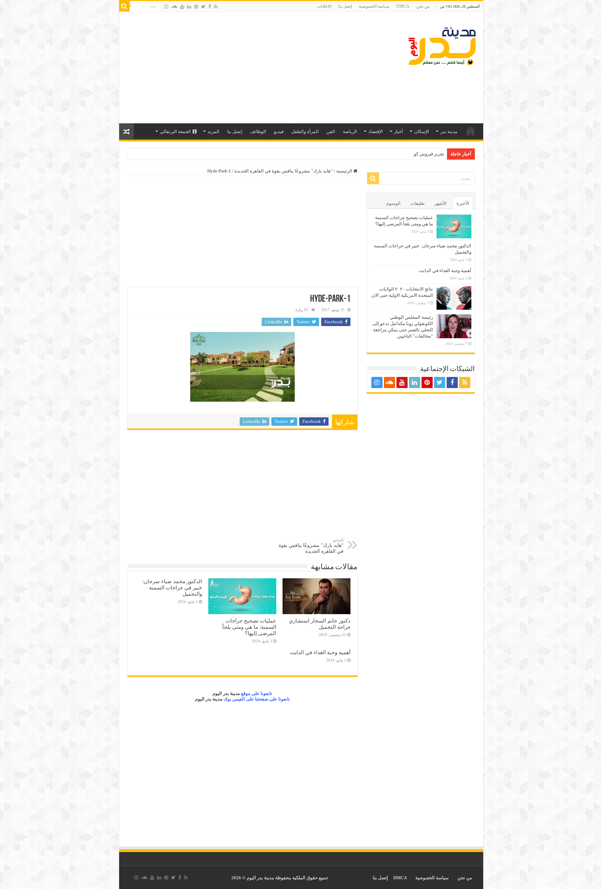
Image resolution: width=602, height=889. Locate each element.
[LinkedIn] (189, 6)
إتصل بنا (345, 6)
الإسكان (421, 131)
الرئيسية (471, 130)
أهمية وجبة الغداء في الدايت (320, 652)
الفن (330, 131)
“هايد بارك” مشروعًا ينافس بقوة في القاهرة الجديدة (283, 170)
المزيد (213, 131)
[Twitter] (203, 6)
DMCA (402, 6)
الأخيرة (462, 203)
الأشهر (440, 203)
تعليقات (417, 203)
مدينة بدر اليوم (226, 693)
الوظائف (258, 131)
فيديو (279, 131)
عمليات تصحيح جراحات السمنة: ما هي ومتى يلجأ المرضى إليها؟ (249, 627)
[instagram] (166, 6)
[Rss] (215, 6)
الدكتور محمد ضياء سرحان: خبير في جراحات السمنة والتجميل (172, 587)
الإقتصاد (375, 131)
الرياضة (350, 131)
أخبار (398, 131)
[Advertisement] (251, 67)
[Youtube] (182, 6)
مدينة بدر (448, 131)
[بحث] (124, 6)
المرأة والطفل (305, 131)
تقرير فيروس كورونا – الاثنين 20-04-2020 (406, 153)
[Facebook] (210, 6)
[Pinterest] (196, 6)
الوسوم (393, 203)
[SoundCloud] (174, 6)
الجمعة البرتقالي (175, 131)
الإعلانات (324, 6)
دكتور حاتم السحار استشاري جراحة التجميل (319, 624)
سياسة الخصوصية (374, 6)
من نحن (423, 6)
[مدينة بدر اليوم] (442, 46)
